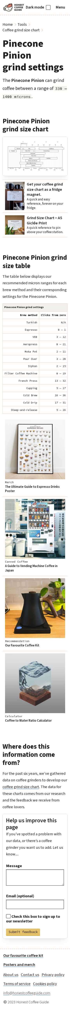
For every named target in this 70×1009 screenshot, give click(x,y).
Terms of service (17, 984)
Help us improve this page (31, 824)
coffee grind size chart (21, 787)
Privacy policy (53, 974)
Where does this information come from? (29, 755)
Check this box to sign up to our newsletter (33, 919)
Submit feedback (23, 932)
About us (10, 974)
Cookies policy (45, 984)
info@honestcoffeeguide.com (26, 993)
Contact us (30, 974)
